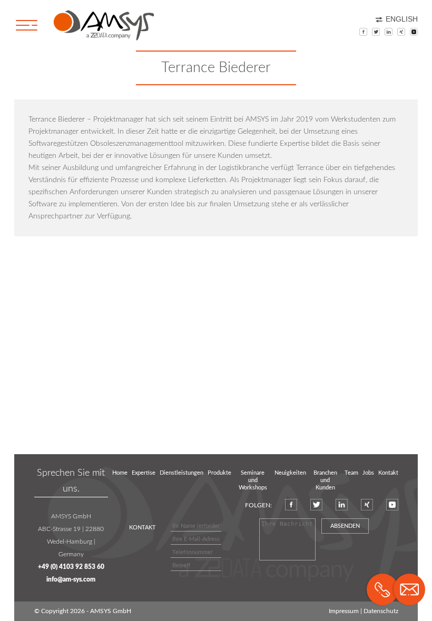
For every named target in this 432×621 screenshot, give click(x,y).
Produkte (219, 473)
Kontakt (388, 473)
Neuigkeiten (290, 473)
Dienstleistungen (181, 473)
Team (351, 473)
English (402, 19)
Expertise (143, 473)
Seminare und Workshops (253, 480)
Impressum (344, 611)
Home (119, 473)
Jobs (368, 473)
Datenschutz (381, 611)
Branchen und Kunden (325, 480)
